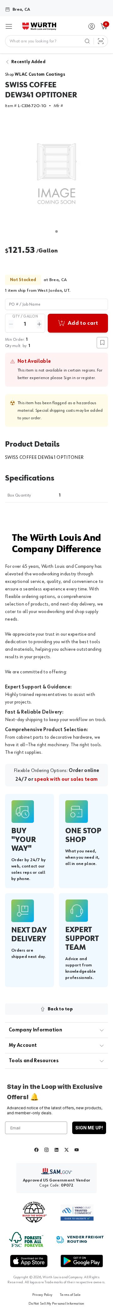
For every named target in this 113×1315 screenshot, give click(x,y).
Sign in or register (79, 378)
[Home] (39, 26)
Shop (35, 74)
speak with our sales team (66, 779)
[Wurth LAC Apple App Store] (29, 1261)
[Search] (87, 41)
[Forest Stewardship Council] (26, 1239)
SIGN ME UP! (89, 1127)
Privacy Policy (42, 1295)
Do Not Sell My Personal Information (56, 1304)
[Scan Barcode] (100, 41)
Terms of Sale (70, 1295)
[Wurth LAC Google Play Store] (81, 1261)
